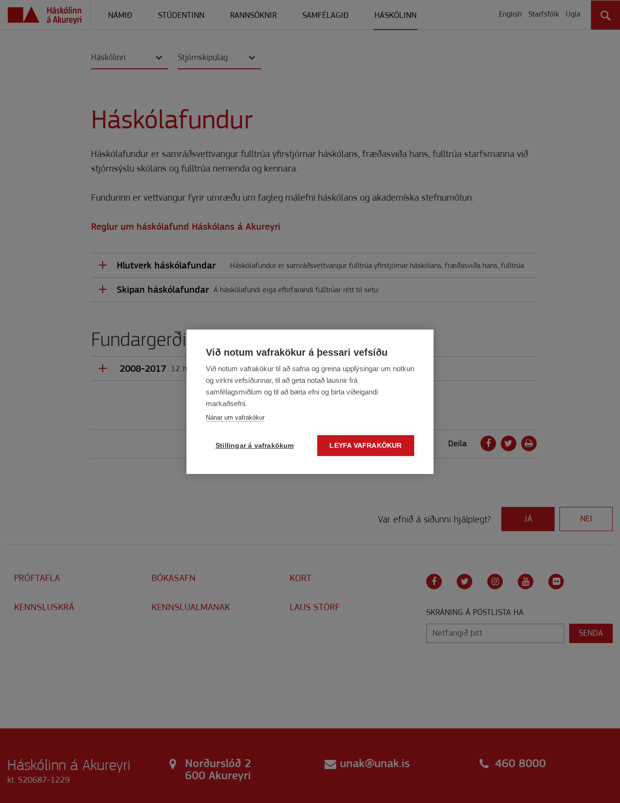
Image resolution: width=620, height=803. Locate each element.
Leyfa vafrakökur (365, 445)
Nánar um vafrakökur (235, 417)
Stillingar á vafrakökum (255, 445)
